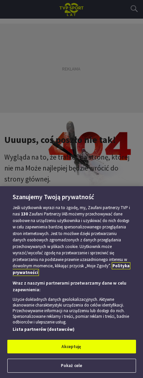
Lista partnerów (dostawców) (43, 329)
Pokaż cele (71, 365)
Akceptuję (71, 346)
